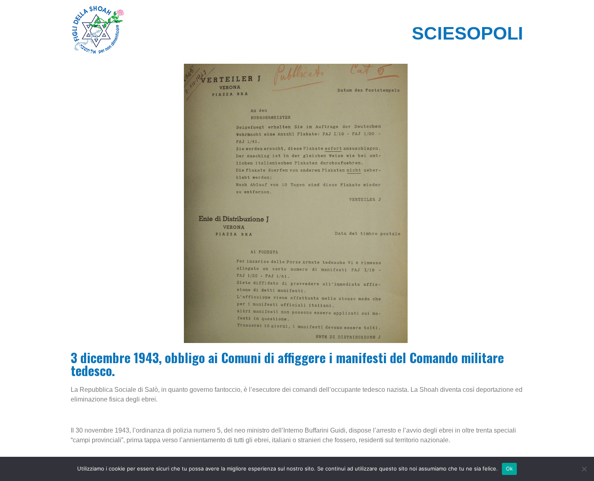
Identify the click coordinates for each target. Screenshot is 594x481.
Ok (509, 468)
